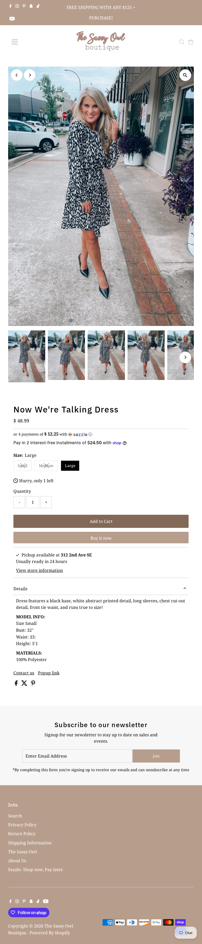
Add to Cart (101, 521)
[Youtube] (12, 19)
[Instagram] (17, 6)
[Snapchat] (31, 6)
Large (70, 465)
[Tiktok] (38, 6)
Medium (48, 466)
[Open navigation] (30, 42)
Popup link (48, 673)
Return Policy (22, 833)
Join (156, 756)
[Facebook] (10, 6)
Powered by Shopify (49, 933)
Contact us (23, 673)
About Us (17, 860)
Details (20, 589)
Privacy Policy (22, 825)
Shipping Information (30, 843)
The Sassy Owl (22, 852)
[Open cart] (190, 42)
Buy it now (101, 538)
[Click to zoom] (185, 75)
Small (25, 466)
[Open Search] (181, 42)
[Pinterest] (24, 6)
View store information (39, 570)
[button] (101, 434)
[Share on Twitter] (24, 684)
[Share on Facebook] (17, 684)
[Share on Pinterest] (33, 684)
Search (15, 816)
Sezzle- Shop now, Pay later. (35, 869)
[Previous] (17, 75)
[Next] (30, 75)
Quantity (22, 491)
